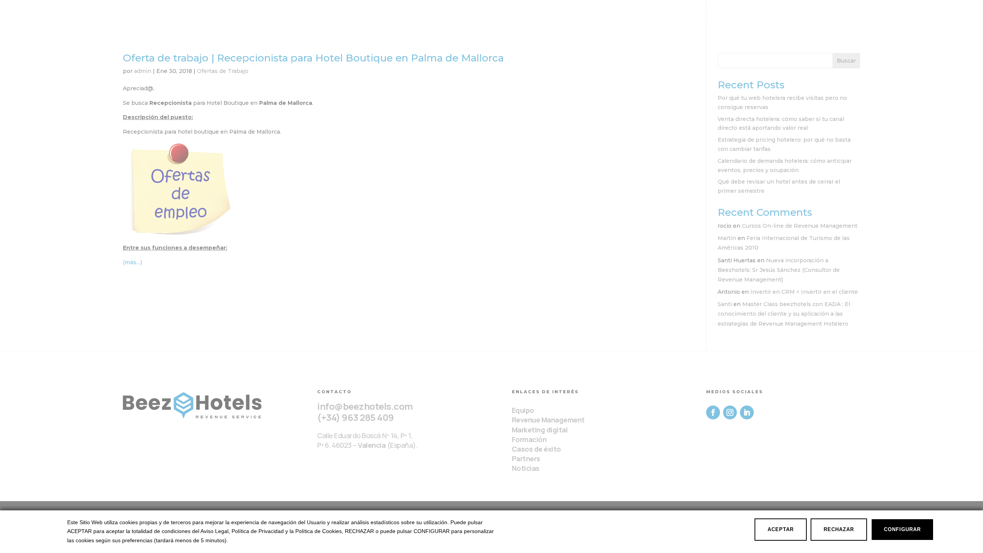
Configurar (902, 529)
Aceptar (781, 529)
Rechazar (839, 529)
